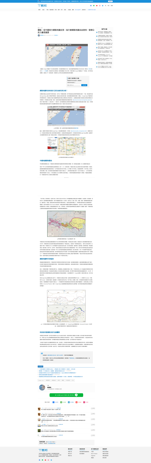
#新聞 (59, 380)
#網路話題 (54, 380)
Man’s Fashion (94, 453)
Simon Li (43, 435)
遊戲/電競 (52, 9)
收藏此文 (56, 35)
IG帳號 (87, 402)
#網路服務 (48, 380)
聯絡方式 (70, 455)
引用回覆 (57, 408)
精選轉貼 (42, 35)
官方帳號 (64, 402)
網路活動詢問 (105, 455)
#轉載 (63, 380)
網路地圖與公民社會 (51, 355)
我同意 (110, 1)
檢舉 (60, 408)
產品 (43, 9)
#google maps (41, 380)
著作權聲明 (82, 453)
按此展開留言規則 (51, 443)
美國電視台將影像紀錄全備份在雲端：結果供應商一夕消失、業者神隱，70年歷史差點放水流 (61, 376)
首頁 (38, 27)
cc (42, 429)
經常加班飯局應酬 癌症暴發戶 (46, 374)
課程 (73, 9)
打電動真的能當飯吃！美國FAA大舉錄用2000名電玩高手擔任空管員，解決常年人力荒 (105, 36)
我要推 (93, 408)
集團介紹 (70, 451)
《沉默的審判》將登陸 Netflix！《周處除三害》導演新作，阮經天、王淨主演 (57, 369)
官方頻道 (72, 402)
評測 (56, 9)
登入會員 (49, 441)
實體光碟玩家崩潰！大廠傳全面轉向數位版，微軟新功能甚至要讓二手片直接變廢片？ (105, 63)
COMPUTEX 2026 (92, 9)
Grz (43, 408)
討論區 (69, 9)
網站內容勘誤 (105, 451)
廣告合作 (70, 453)
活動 (65, 9)
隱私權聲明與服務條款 (84, 451)
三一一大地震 (44, 70)
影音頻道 (79, 402)
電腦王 (92, 457)
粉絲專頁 (56, 402)
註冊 (112, 5)
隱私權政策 (90, 1)
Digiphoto (93, 455)
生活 (41, 27)
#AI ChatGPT (78, 9)
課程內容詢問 (105, 453)
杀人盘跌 (44, 424)
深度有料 (84, 9)
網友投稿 (104, 457)
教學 (59, 9)
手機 (47, 9)
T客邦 (92, 451)
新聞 (39, 9)
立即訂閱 (84, 85)
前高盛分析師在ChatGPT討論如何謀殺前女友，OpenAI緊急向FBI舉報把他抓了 (57, 372)
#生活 (73, 380)
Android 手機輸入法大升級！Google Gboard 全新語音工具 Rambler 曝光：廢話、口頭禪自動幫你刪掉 (105, 67)
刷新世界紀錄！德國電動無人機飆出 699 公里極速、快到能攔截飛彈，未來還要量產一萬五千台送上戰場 (105, 32)
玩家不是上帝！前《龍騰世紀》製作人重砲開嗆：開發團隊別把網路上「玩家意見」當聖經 (105, 52)
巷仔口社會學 (60, 355)
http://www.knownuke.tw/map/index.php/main (82, 99)
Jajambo (43, 418)
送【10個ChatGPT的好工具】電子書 (64, 395)
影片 (62, 9)
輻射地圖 (76, 128)
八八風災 (89, 68)
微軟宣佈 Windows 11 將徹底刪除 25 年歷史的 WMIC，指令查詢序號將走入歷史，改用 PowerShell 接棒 (105, 44)
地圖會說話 (71, 358)
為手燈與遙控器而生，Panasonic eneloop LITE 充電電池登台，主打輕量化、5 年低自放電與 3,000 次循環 (105, 56)
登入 (109, 5)
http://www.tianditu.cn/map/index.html (78, 131)
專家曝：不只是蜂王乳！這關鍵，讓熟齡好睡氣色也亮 (51, 371)
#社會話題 (68, 380)
